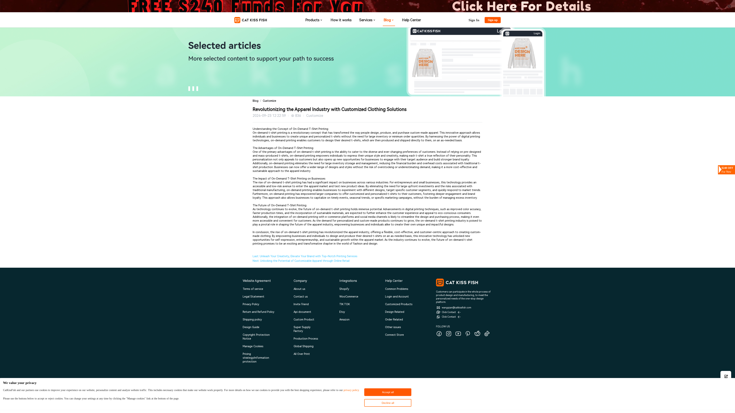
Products (312, 20)
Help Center (411, 20)
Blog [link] (255, 100)
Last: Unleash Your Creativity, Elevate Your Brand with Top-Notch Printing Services (305, 256)
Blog (387, 20)
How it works (341, 20)
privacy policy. (352, 390)
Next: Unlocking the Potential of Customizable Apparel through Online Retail (301, 260)
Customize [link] (269, 100)
